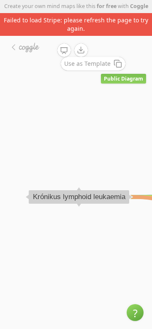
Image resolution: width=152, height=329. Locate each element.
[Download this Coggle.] (81, 50)
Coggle (139, 6)
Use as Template (87, 63)
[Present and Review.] (64, 50)
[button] (135, 312)
